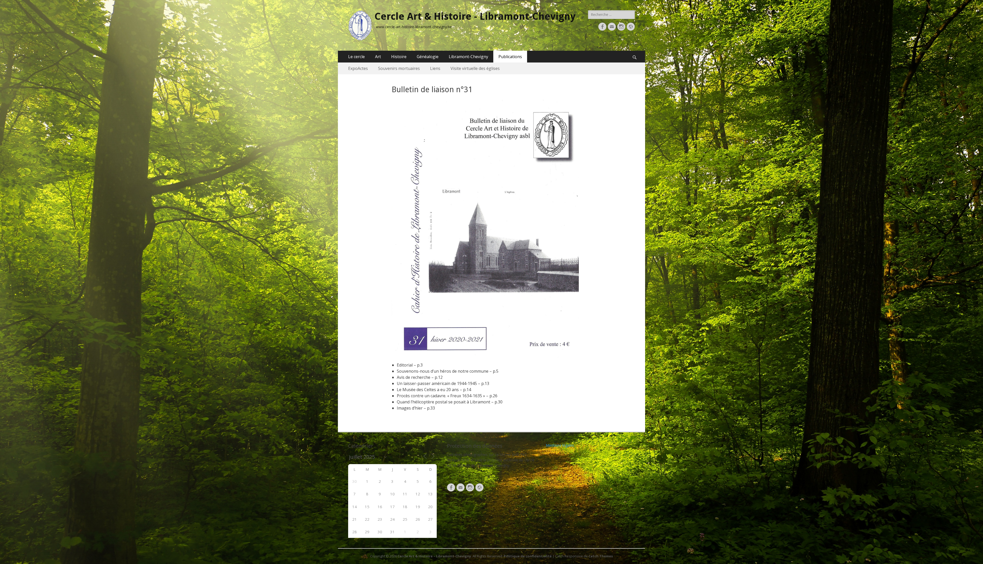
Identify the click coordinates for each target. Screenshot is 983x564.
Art (378, 56)
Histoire (399, 56)
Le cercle (356, 56)
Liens (435, 68)
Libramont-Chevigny (468, 56)
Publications (510, 56)
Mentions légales (560, 445)
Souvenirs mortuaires (399, 68)
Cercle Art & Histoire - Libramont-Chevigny (475, 16)
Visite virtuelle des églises (475, 68)
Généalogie (428, 56)
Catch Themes (601, 556)
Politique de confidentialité (528, 556)
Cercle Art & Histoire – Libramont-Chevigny (434, 556)
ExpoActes (358, 68)
